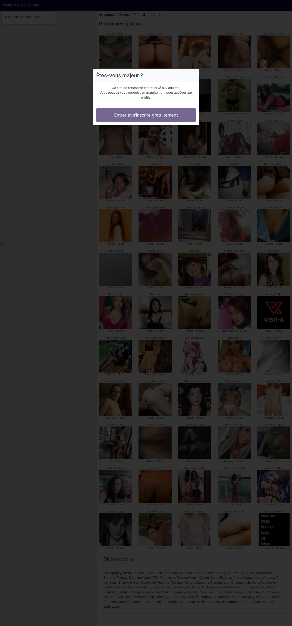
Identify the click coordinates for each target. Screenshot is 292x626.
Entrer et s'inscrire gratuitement (146, 115)
